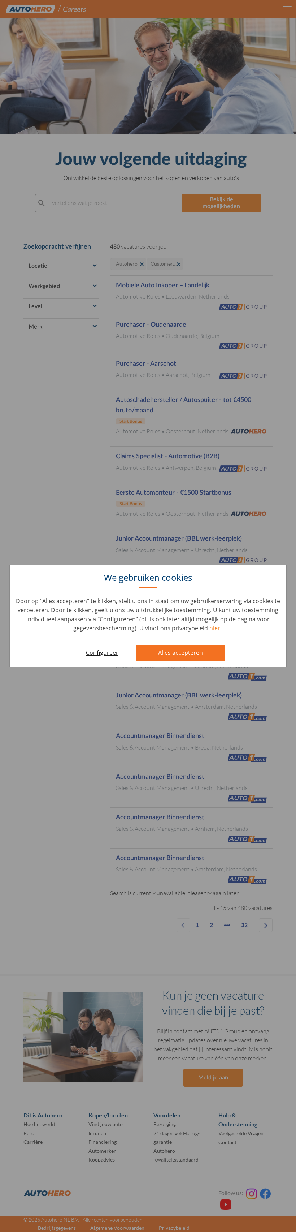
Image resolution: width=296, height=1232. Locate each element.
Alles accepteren (180, 653)
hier (215, 628)
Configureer (102, 653)
